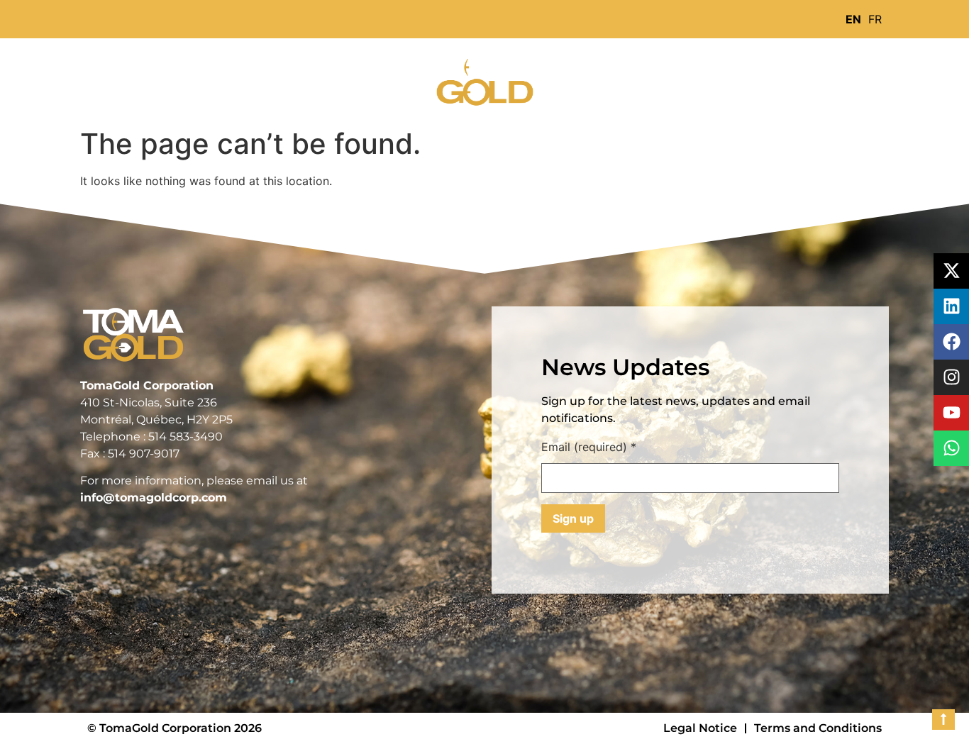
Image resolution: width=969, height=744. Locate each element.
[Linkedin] (951, 306)
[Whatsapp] (951, 448)
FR (875, 19)
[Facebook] (951, 342)
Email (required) (588, 447)
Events (685, 80)
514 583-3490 (185, 436)
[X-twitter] (951, 271)
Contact (764, 80)
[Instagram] (951, 377)
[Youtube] (951, 413)
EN (853, 19)
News (385, 80)
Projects (308, 80)
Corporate (212, 80)
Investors (599, 80)
